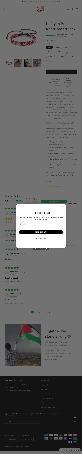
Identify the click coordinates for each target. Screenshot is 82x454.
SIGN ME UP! (41, 232)
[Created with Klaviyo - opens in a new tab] (41, 249)
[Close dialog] (64, 206)
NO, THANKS (41, 238)
